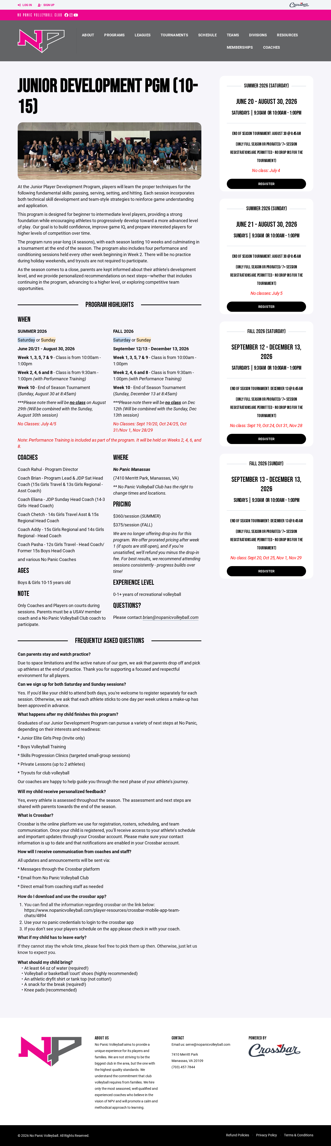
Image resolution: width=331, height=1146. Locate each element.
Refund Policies (237, 1135)
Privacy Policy (266, 1135)
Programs (114, 34)
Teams (233, 34)
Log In (27, 5)
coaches (271, 47)
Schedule (207, 34)
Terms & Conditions (298, 1135)
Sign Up (49, 5)
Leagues (142, 34)
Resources (287, 34)
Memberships (240, 47)
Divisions (258, 34)
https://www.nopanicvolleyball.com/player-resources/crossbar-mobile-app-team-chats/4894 (102, 913)
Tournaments (174, 34)
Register (266, 183)
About (88, 34)
